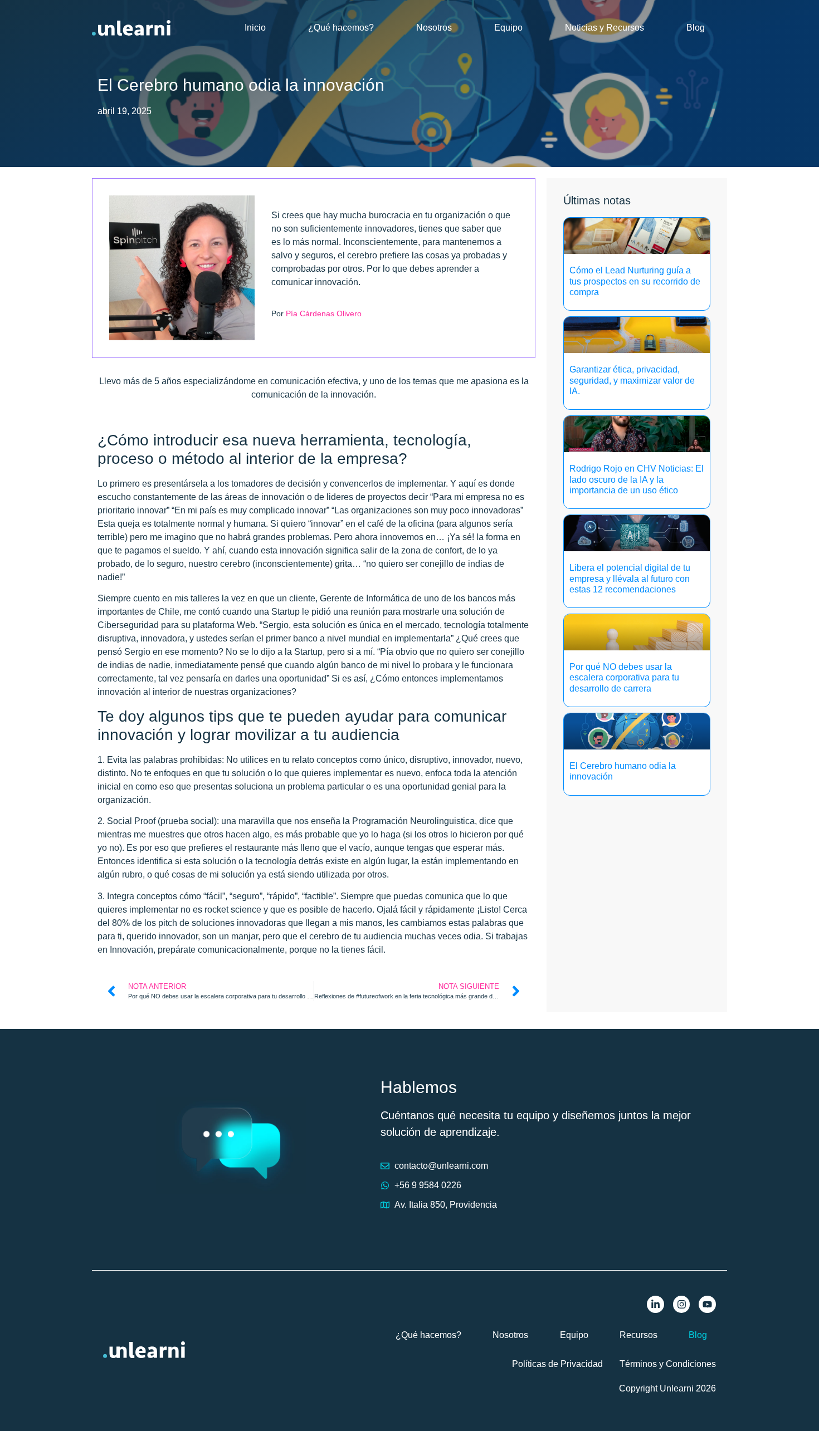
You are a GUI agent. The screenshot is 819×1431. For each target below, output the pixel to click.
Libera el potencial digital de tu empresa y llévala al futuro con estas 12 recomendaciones (629, 578)
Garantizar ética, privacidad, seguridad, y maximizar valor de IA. (632, 380)
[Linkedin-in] (655, 1304)
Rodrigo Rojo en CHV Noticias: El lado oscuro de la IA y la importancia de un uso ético (636, 479)
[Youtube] (707, 1304)
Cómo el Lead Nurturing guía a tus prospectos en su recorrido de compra (634, 281)
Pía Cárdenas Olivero (324, 313)
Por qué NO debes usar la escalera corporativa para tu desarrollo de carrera (624, 677)
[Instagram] (681, 1304)
